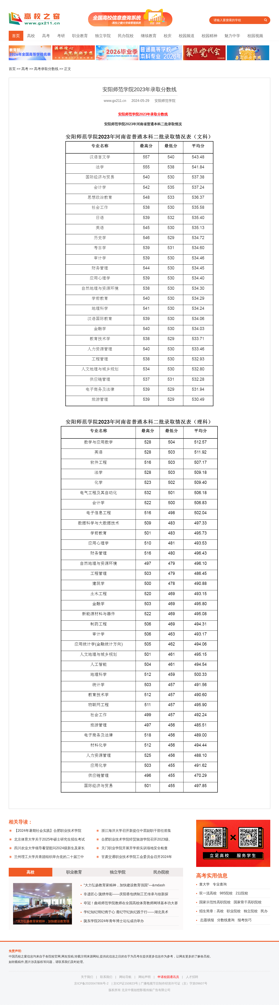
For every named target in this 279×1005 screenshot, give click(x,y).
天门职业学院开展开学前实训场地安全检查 (134, 848)
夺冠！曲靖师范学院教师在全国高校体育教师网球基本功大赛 (131, 903)
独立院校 (251, 911)
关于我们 (87, 977)
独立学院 (103, 36)
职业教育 (80, 36)
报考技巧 (245, 920)
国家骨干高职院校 (248, 902)
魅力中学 (232, 36)
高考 (46, 36)
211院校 (242, 893)
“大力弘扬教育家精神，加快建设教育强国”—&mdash (124, 885)
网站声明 (144, 977)
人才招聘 (192, 977)
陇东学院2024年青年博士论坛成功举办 (114, 921)
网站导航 (125, 977)
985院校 (226, 893)
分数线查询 (226, 920)
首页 (16, 36)
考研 (61, 36)
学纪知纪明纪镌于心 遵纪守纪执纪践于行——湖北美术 (126, 912)
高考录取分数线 (46, 69)
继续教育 (149, 36)
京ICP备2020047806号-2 (91, 983)
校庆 (168, 36)
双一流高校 (208, 893)
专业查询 (220, 884)
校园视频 (255, 36)
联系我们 (106, 977)
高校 (31, 36)
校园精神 (209, 36)
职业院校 (234, 911)
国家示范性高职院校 (215, 902)
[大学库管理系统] (130, 25)
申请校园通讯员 (168, 977)
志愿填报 (207, 920)
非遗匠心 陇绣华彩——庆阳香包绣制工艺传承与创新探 (126, 894)
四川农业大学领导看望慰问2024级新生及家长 (49, 848)
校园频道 (186, 36)
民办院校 (126, 36)
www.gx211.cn (115, 101)
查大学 (204, 884)
